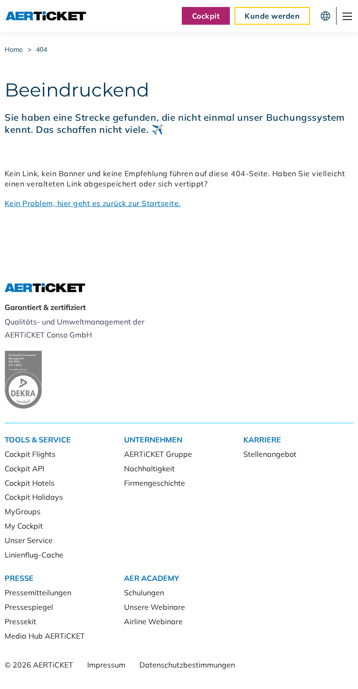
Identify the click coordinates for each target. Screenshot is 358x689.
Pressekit (20, 621)
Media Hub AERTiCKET (45, 636)
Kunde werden (272, 16)
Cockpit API (24, 468)
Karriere (262, 439)
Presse (19, 578)
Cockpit (206, 16)
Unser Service (29, 540)
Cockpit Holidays (34, 497)
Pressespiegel (29, 607)
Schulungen (144, 592)
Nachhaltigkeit (149, 468)
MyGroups (23, 511)
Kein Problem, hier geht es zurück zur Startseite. (93, 203)
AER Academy (151, 578)
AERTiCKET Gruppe (158, 454)
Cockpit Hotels (30, 483)
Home (14, 49)
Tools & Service (38, 439)
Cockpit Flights (30, 454)
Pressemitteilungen (38, 592)
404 (41, 49)
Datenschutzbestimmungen (187, 664)
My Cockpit (24, 526)
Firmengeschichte (154, 483)
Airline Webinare (153, 621)
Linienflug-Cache (34, 554)
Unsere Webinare (154, 607)
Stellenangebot (269, 454)
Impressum (106, 664)
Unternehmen (153, 439)
